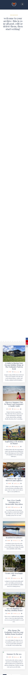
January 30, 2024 (16, 578)
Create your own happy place (14, 574)
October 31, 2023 (16, 613)
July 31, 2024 (16, 372)
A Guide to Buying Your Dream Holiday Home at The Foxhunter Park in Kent (14, 366)
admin (9, 372)
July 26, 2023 (16, 657)
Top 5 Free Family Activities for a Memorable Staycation (14, 502)
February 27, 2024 (17, 540)
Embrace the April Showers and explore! (14, 479)
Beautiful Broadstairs (14, 537)
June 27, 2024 (16, 409)
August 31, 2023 (16, 637)
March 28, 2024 (16, 507)
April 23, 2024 (17, 483)
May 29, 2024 (16, 446)
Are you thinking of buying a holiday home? (14, 609)
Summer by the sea (14, 654)
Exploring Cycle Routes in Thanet (14, 442)
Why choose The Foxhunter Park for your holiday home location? (14, 632)
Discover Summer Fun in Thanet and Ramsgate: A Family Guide (14, 404)
